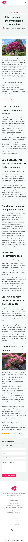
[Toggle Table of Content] (10, 99)
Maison (23, 28)
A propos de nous (14, 533)
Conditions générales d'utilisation (14, 507)
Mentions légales (14, 503)
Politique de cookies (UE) (14, 512)
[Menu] (25, 2)
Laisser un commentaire (9, 475)
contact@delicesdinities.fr (14, 521)
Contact (14, 510)
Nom (4, 449)
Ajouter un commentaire (9, 462)
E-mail (5, 453)
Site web (5, 457)
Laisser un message (14, 524)
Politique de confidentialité (14, 505)
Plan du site (14, 509)
